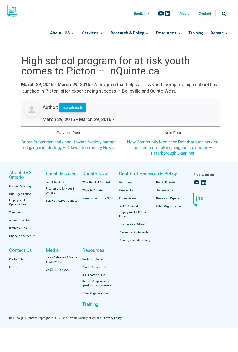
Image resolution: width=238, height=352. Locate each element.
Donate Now (95, 173)
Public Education (167, 182)
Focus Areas (127, 198)
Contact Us (20, 250)
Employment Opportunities (17, 202)
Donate (218, 32)
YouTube (160, 13)
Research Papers (167, 198)
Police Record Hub (94, 267)
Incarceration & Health (133, 224)
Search (224, 13)
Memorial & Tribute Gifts (97, 198)
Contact (205, 13)
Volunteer (15, 212)
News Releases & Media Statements (61, 259)
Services (90, 32)
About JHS (60, 32)
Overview (125, 182)
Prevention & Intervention (135, 232)
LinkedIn (167, 13)
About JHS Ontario (20, 174)
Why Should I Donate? (96, 182)
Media (184, 13)
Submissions (165, 190)
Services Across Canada (62, 200)
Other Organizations (95, 293)
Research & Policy (128, 32)
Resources (166, 32)
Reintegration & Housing (134, 240)
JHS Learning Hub (93, 275)
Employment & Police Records (132, 214)
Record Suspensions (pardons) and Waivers (96, 283)
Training (195, 32)
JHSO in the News (57, 269)
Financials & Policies (22, 236)
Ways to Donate (92, 190)
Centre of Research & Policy (148, 173)
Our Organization (20, 194)
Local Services (61, 173)
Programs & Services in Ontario (61, 190)
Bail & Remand (128, 206)
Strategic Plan (18, 228)
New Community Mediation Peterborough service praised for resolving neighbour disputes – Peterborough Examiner (172, 147)
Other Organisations (169, 206)
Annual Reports (19, 220)
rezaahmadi (72, 107)
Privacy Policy (113, 318)
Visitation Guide (92, 259)
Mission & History (20, 186)
